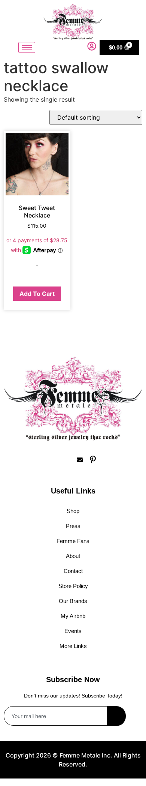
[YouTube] (106, 459)
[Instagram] (53, 459)
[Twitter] (66, 459)
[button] (79, 47)
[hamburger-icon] (26, 47)
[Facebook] (40, 459)
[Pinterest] (92, 459)
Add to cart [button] (37, 293)
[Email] (79, 459)
